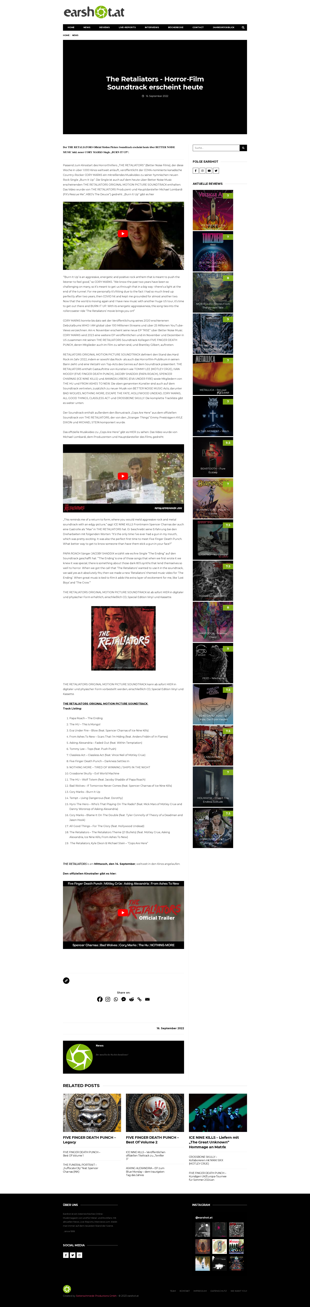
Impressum (200, 1291)
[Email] (147, 999)
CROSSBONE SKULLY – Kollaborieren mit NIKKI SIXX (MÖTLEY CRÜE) (206, 1160)
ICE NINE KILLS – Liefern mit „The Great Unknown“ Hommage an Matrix (214, 1142)
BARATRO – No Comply (212, 554)
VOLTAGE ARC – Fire (213, 225)
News (86, 27)
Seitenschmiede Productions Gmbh (96, 1295)
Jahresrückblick (223, 27)
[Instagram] (107, 999)
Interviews (152, 27)
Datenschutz (219, 1291)
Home (71, 27)
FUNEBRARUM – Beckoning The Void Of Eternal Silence (213, 345)
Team (173, 1291)
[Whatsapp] (115, 999)
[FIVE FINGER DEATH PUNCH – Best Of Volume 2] (155, 1113)
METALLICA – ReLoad (213, 389)
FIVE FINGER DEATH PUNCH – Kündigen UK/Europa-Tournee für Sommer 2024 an (207, 1177)
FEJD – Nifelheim (213, 678)
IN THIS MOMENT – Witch (213, 431)
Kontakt (185, 1291)
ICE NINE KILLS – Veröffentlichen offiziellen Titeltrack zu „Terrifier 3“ (145, 1156)
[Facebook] (99, 999)
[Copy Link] (139, 999)
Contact (198, 27)
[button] (202, 1229)
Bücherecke (175, 27)
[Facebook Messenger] (123, 999)
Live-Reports (127, 27)
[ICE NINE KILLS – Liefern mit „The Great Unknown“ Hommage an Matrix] (218, 1113)
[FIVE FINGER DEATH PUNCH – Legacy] (92, 1113)
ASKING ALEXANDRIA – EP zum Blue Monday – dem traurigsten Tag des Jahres (145, 1172)
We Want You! (239, 1291)
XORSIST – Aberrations (213, 595)
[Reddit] (131, 999)
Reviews (104, 27)
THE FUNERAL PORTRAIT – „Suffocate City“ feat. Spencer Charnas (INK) (80, 1168)
